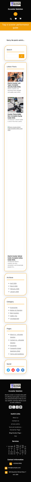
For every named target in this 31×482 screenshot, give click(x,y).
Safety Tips (13, 316)
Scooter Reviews (23, 450)
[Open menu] (15, 14)
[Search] (21, 56)
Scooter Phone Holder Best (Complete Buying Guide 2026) (15, 116)
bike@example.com (14, 467)
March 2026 (13, 286)
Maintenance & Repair (17, 450)
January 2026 (14, 292)
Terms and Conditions (17, 354)
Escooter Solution (15, 9)
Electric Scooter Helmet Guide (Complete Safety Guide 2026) (15, 258)
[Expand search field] (11, 19)
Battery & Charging (16, 310)
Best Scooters (14, 313)
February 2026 (14, 289)
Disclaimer (13, 346)
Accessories (13, 308)
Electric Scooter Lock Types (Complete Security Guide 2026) (14, 85)
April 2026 (13, 283)
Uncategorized (14, 319)
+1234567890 (17, 463)
